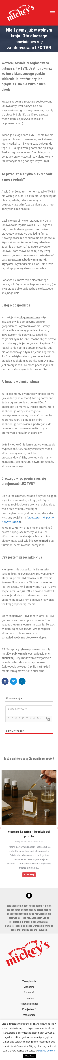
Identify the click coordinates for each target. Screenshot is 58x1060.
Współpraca (29, 1014)
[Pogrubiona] (8, 718)
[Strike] (19, 718)
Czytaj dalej (29, 875)
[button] (5, 681)
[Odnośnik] (38, 718)
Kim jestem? (29, 1009)
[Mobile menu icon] (51, 13)
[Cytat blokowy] (30, 718)
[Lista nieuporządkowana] (27, 718)
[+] (45, 718)
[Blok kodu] (34, 718)
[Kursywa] (12, 718)
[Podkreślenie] (15, 718)
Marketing (29, 986)
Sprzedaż (29, 992)
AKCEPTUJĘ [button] (29, 1056)
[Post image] (29, 797)
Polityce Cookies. (46, 1050)
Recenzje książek (29, 1003)
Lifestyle (29, 998)
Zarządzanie (20, 841)
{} (42, 718)
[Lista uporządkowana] (23, 718)
